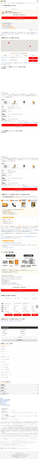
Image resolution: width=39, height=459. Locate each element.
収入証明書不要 (23, 329)
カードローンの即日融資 (5, 359)
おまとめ (4, 335)
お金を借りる (3, 346)
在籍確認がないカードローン (6, 356)
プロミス (8, 410)
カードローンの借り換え (5, 364)
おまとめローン (3, 361)
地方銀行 (2, 390)
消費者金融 (3, 349)
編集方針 (27, 454)
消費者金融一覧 (4, 409)
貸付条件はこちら (21, 425)
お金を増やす (23, 412)
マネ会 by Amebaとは (13, 454)
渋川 (15, 320)
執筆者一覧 (24, 454)
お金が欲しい (32, 412)
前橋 (21, 320)
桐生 (8, 320)
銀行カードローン (4, 351)
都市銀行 (2, 387)
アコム (5, 410)
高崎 (18, 320)
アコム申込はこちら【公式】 (8, 247)
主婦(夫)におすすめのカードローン (6, 419)
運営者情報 (18, 454)
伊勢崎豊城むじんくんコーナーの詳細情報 (30, 186)
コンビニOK (23, 335)
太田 (5, 320)
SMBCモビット (14, 410)
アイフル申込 (18, 314)
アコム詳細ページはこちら (32, 29)
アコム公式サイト (12, 284)
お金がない (3, 413)
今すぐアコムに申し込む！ (19, 17)
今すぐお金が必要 (11, 412)
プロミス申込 (9, 314)
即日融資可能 (5, 329)
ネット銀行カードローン (5, 393)
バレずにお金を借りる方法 (5, 412)
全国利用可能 (5, 333)
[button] (9, 43)
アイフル (3, 410)
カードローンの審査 (4, 377)
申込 (33, 60)
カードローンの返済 (4, 367)
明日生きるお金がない (18, 412)
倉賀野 (11, 320)
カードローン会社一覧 (4, 408)
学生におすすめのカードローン (6, 374)
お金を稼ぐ (35, 412)
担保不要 (4, 331)
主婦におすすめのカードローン (6, 372)
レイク (11, 410)
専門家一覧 (21, 454)
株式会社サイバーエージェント (17, 448)
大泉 (2, 320)
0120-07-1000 (10, 109)
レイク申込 (26, 314)
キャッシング (3, 354)
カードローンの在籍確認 (5, 369)
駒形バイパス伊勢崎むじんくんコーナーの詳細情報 (28, 122)
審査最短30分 (23, 333)
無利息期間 (22, 331)
